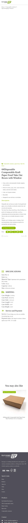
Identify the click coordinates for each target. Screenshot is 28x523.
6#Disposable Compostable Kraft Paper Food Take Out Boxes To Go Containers (14, 418)
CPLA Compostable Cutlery (7, 503)
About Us (4, 484)
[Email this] (7, 232)
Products (3, 481)
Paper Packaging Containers (7, 8)
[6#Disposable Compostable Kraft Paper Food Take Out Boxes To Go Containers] (14, 402)
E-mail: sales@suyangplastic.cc (11, 520)
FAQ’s (3, 486)
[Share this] (11, 232)
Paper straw (4, 508)
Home (3, 7)
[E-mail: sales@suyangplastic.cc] (3, 520)
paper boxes (17, 163)
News (3, 489)
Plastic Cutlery (5, 506)
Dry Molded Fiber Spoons (7, 501)
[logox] (6, 2)
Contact (3, 491)
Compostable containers (11, 7)
